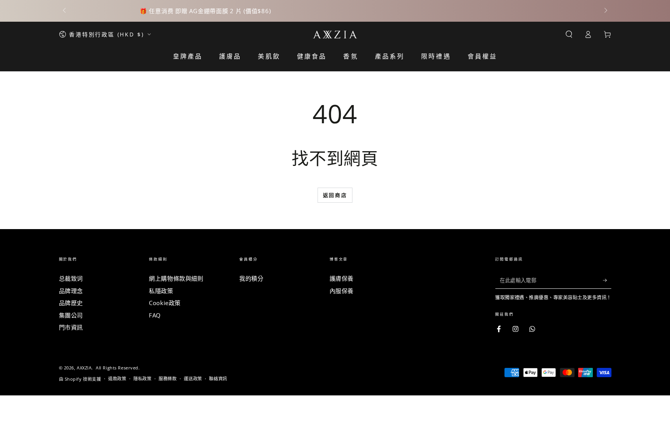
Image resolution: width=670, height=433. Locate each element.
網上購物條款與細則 (176, 278)
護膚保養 (342, 278)
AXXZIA (84, 368)
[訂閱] (607, 280)
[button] (568, 34)
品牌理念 (71, 291)
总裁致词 (71, 278)
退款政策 (117, 378)
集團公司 (71, 315)
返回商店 (335, 194)
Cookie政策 (165, 303)
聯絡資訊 (218, 378)
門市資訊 (71, 327)
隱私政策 (142, 378)
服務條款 (167, 378)
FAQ (155, 315)
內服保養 (342, 291)
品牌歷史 (71, 303)
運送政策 (193, 378)
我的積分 (251, 278)
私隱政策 (161, 291)
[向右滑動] (605, 11)
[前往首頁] (335, 35)
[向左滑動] (65, 11)
